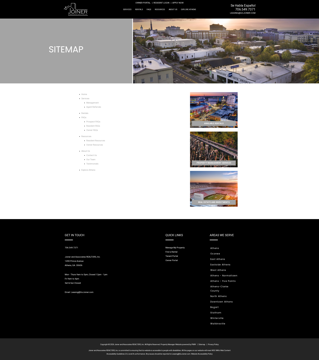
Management (92, 102)
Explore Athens (188, 9)
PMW (194, 344)
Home (84, 94)
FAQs (149, 9)
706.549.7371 (245, 9)
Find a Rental (171, 252)
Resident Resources (95, 140)
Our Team (90, 159)
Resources (160, 9)
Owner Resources (94, 145)
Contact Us (91, 155)
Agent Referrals (93, 107)
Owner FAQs (92, 130)
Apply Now (178, 2)
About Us (173, 9)
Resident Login (161, 2)
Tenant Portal (171, 256)
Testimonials (92, 163)
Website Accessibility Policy (202, 354)
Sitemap (202, 344)
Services (127, 9)
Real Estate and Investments (214, 202)
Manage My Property (175, 247)
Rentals (139, 9)
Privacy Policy (213, 344)
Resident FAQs (93, 126)
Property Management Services (214, 163)
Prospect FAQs (93, 121)
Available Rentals (214, 123)
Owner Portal (143, 2)
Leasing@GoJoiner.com (242, 13)
